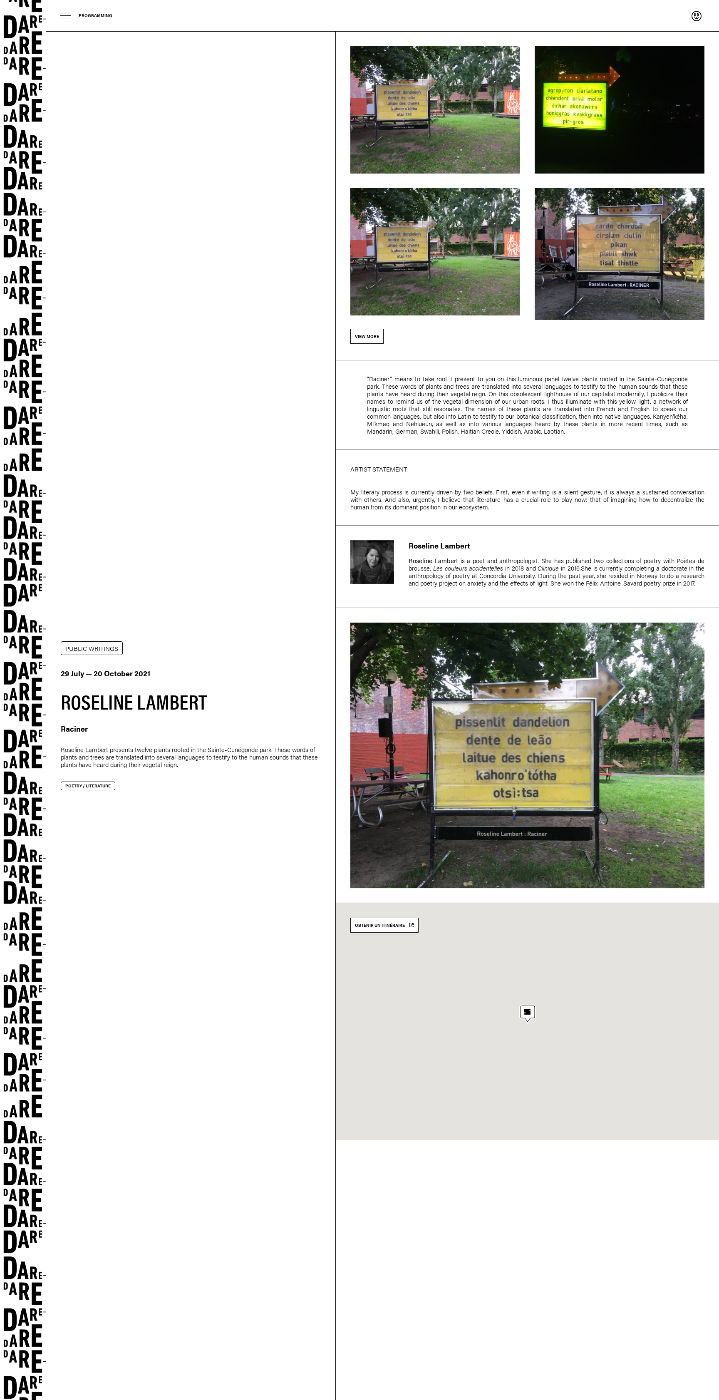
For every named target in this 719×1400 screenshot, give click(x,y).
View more (367, 336)
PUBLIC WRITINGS (91, 648)
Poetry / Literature (88, 786)
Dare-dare (23, 700)
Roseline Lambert (84, 749)
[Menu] (66, 15)
